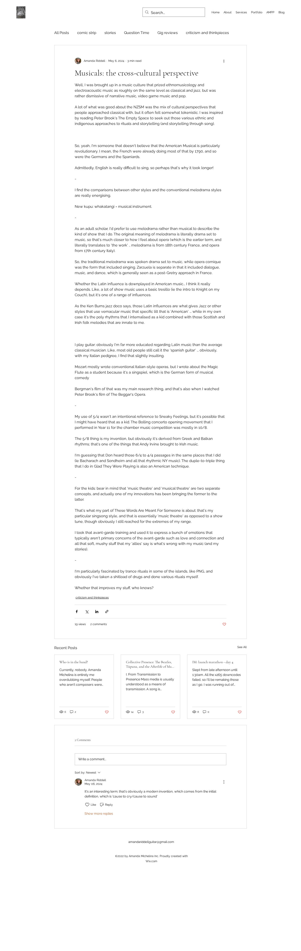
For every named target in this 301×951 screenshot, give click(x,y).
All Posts (61, 32)
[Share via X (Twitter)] (87, 611)
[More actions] (223, 60)
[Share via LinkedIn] (97, 611)
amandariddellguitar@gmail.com (151, 842)
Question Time (136, 32)
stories (110, 32)
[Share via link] (107, 611)
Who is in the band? (73, 662)
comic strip (86, 32)
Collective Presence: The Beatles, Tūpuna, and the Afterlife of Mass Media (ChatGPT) (150, 664)
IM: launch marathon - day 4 (212, 662)
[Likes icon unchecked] (87, 804)
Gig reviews (167, 32)
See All (242, 647)
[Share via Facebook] (77, 611)
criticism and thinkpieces (207, 32)
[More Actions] (223, 781)
